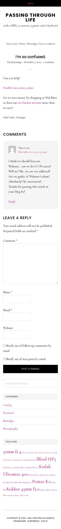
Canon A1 (48, 453)
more (23, 88)
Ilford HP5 (46, 459)
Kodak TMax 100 (20, 467)
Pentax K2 (41, 481)
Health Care (10, 88)
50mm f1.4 (12, 451)
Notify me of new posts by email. (26, 359)
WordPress (33, 521)
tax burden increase (29, 103)
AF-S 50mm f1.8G (28, 453)
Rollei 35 (43, 490)
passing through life (31, 17)
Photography (10, 428)
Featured (8, 412)
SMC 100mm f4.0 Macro (11, 495)
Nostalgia (20, 117)
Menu (31, 3)
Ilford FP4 (32, 460)
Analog (7, 405)
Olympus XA (27, 482)
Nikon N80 (18, 482)
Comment (10, 241)
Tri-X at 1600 (24, 495)
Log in (44, 521)
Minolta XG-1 (44, 475)
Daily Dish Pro (35, 518)
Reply (12, 201)
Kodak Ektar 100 (8, 467)
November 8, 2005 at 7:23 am (32, 152)
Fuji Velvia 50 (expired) (21, 460)
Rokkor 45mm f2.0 (22, 489)
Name (7, 292)
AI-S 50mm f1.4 (39, 453)
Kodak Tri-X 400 (32, 467)
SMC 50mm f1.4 (51, 490)
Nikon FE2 (10, 482)
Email (7, 310)
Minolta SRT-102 (34, 475)
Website (8, 328)
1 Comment (48, 62)
